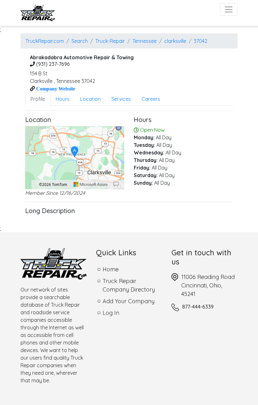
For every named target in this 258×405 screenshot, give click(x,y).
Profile (38, 99)
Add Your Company (128, 301)
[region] (74, 157)
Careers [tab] (151, 99)
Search (79, 41)
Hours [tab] (63, 99)
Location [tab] (90, 99)
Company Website (55, 88)
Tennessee (144, 41)
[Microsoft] (90, 184)
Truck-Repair (110, 41)
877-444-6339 (198, 307)
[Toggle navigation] (229, 9)
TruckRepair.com (44, 41)
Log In (111, 312)
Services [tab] (121, 99)
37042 (200, 41)
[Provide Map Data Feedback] (116, 184)
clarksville (175, 41)
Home (111, 269)
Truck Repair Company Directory (129, 285)
